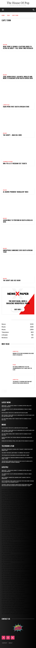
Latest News (6, 402)
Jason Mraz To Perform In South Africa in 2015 (17, 221)
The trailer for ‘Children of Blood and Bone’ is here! (15, 455)
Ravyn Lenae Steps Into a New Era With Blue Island (15, 412)
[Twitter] (12, 637)
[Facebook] (3, 637)
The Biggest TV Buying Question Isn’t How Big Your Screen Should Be (22, 382)
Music (5, 74)
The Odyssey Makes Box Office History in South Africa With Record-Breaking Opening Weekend (17, 462)
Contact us (6, 619)
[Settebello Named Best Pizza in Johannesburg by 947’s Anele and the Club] (6, 367)
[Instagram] (8, 637)
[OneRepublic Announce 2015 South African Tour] (18, 236)
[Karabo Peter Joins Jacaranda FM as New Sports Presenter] (6, 353)
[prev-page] (3, 391)
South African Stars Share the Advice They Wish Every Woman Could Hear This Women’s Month (18, 481)
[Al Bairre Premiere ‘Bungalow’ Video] (18, 178)
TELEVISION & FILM (8, 446)
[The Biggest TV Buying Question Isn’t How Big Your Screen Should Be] (6, 381)
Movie (5, 44)
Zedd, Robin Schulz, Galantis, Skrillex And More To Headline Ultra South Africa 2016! (18, 77)
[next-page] (5, 391)
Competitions (8, 161)
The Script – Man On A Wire (12, 135)
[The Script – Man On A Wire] (18, 121)
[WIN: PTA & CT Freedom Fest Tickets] (18, 149)
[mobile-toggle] (3, 10)
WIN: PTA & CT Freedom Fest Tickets (15, 163)
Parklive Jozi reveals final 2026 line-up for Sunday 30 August (18, 441)
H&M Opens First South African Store (16, 107)
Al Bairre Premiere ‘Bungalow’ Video (15, 192)
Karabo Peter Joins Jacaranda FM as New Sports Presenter (23, 354)
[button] (33, 10)
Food (14, 364)
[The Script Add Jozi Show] (18, 266)
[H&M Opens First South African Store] (18, 93)
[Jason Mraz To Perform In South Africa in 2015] (18, 206)
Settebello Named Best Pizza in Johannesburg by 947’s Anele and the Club (22, 368)
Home (3, 15)
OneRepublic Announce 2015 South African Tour (17, 251)
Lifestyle (6, 104)
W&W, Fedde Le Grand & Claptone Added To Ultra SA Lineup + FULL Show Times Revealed (18, 47)
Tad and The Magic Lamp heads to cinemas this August (16, 452)
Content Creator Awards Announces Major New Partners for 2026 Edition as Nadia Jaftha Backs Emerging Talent (17, 485)
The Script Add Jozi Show (11, 280)
